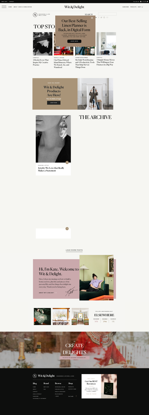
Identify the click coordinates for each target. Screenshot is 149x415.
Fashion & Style (43, 165)
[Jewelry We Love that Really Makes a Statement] (53, 139)
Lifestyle (36, 57)
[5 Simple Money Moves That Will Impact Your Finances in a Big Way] (106, 44)
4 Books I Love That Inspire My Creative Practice (41, 62)
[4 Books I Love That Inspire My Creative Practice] (42, 44)
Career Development (81, 57)
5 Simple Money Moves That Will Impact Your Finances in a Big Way (106, 62)
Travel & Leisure (59, 57)
